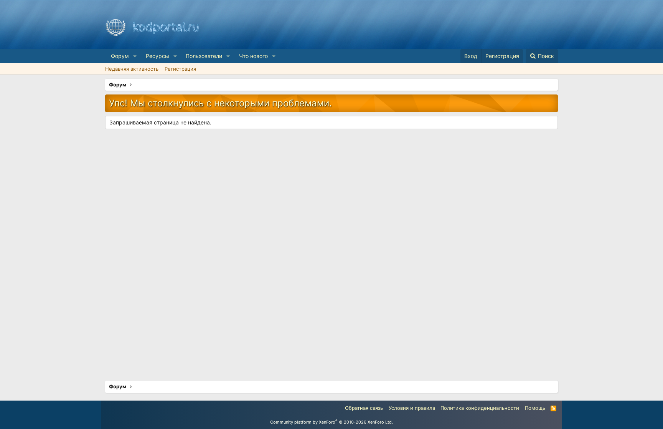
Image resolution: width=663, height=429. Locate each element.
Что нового (253, 56)
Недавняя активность (131, 69)
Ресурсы (157, 56)
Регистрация (180, 69)
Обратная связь (364, 408)
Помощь (535, 408)
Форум (120, 56)
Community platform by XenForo (331, 422)
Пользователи (204, 56)
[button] (135, 56)
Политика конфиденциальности (479, 408)
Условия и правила (412, 408)
